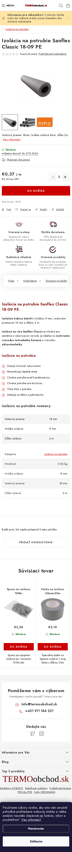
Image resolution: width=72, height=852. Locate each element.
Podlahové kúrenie (60, 788)
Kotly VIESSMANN (44, 792)
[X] (32, 733)
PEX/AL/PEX (25, 792)
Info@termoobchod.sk (39, 704)
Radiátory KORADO (11, 788)
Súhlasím (36, 841)
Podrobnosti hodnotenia (52, 54)
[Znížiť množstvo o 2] (53, 177)
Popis (11, 281)
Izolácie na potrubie (55, 454)
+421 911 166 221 (39, 710)
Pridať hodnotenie (36, 542)
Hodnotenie (30, 281)
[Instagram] (41, 733)
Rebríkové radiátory (36, 788)
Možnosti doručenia (18, 160)
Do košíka (36, 191)
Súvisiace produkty (56, 281)
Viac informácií (31, 820)
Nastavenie (36, 828)
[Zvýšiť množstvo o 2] (65, 177)
